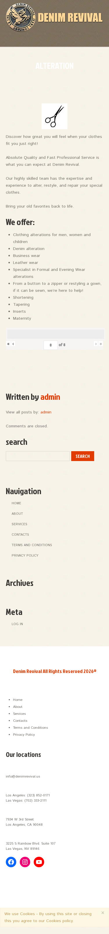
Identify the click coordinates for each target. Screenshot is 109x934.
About (17, 514)
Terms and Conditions (32, 545)
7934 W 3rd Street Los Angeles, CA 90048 (24, 822)
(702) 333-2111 (35, 800)
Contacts (20, 534)
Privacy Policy (25, 555)
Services (19, 524)
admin (50, 396)
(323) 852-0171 (38, 795)
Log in (17, 624)
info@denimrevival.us (23, 776)
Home (16, 503)
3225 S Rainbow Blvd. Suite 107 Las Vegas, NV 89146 (31, 846)
